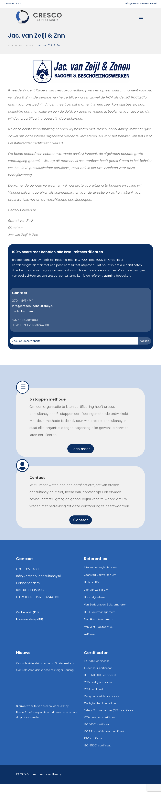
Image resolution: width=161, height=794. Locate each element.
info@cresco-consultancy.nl (141, 3)
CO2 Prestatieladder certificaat (104, 731)
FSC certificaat (93, 738)
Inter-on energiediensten (100, 567)
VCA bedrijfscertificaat (98, 682)
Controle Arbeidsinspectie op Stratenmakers (45, 663)
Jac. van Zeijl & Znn (96, 589)
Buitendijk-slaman (95, 597)
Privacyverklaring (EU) (29, 619)
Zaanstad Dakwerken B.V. (100, 575)
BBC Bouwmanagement (99, 612)
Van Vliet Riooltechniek (98, 627)
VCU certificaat (93, 689)
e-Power (90, 634)
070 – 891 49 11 (12, 3)
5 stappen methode (47, 399)
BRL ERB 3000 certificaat (100, 675)
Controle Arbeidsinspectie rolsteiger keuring (45, 670)
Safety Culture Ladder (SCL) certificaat (109, 710)
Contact (37, 477)
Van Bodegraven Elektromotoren (105, 604)
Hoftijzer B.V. (92, 582)
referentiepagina (103, 275)
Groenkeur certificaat (98, 668)
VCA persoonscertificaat (99, 717)
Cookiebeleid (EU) (27, 612)
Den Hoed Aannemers (98, 619)
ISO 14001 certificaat (97, 724)
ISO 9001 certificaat (96, 661)
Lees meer (80, 448)
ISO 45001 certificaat (97, 745)
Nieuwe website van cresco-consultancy (42, 706)
